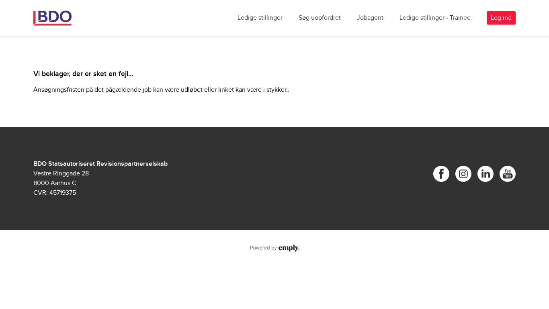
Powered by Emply (274, 248)
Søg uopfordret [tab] (320, 18)
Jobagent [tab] (370, 18)
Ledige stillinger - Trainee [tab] (435, 18)
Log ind (501, 18)
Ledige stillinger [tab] (260, 18)
